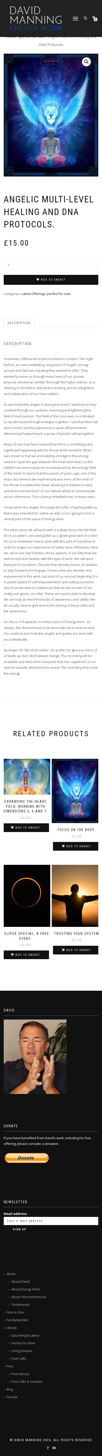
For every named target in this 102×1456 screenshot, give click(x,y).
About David (20, 1281)
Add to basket (53, 279)
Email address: (15, 1213)
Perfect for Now (23, 1343)
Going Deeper (21, 1350)
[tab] (19, 323)
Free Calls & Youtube (26, 1381)
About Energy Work (25, 1289)
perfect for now (58, 293)
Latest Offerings (34, 293)
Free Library (20, 1374)
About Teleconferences (29, 1297)
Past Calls (18, 1358)
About (10, 1274)
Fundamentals (17, 1320)
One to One (15, 1312)
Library (11, 1327)
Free (9, 1366)
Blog (9, 1389)
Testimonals (20, 1304)
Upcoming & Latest (25, 1335)
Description (19, 323)
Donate (12, 1397)
